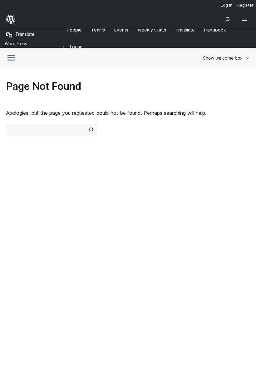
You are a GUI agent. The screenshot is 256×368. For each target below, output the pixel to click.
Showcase (81, 188)
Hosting (15, 210)
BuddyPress (23, 275)
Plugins (77, 210)
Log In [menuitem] (227, 4)
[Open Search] (227, 19)
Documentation (148, 199)
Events (201, 199)
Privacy (14, 222)
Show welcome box (223, 58)
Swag (203, 222)
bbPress (19, 264)
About (13, 188)
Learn (137, 188)
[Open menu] (246, 19)
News (12, 199)
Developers (144, 210)
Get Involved (209, 188)
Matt (15, 253)
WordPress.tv (149, 222)
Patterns (78, 222)
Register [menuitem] (245, 4)
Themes (78, 199)
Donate (205, 210)
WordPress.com (27, 242)
